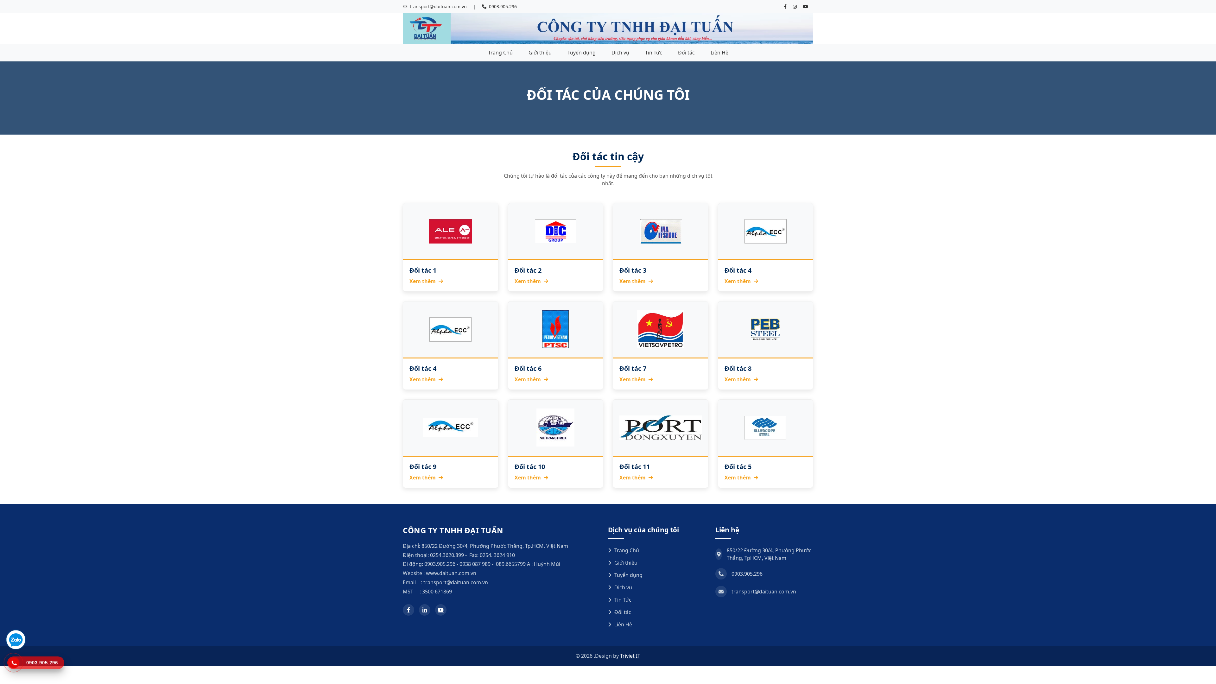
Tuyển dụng (581, 52)
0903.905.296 (503, 6)
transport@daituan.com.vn (438, 6)
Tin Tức (653, 52)
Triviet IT (630, 655)
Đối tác (686, 52)
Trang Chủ (500, 52)
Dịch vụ (620, 52)
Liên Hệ (719, 52)
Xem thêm (423, 281)
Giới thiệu (540, 52)
